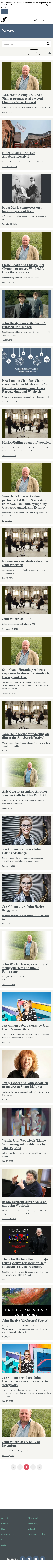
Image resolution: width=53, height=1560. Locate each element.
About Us (5, 1518)
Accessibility (33, 1523)
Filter (34, 52)
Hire (3, 1528)
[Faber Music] (4, 19)
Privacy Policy (34, 1518)
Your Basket (35, 19)
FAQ (3, 1539)
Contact (4, 1523)
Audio (3, 1544)
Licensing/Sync (8, 1534)
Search (48, 44)
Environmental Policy (36, 1534)
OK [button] (4, 11)
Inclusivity (32, 1528)
